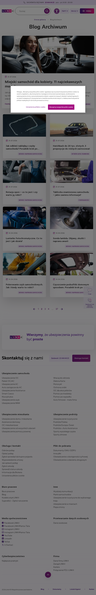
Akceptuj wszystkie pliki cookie (61, 107)
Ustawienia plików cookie (35, 107)
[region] (48, 99)
